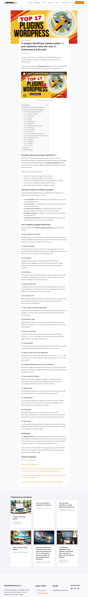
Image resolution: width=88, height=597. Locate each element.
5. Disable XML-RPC (30, 122)
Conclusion (26, 147)
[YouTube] (71, 588)
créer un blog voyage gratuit (29, 464)
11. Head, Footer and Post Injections (35, 133)
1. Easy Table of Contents (32, 114)
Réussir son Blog (25, 40)
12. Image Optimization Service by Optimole (36, 135)
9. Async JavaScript (30, 129)
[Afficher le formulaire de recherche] (73, 2)
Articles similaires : (28, 150)
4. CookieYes (29, 120)
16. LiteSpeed (29, 143)
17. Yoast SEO (29, 145)
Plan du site (41, 590)
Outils (30, 2)
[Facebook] (75, 588)
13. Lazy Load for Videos (32, 137)
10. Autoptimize (30, 131)
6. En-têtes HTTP (30, 124)
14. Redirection (30, 139)
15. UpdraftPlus (30, 141)
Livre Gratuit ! (79, 2)
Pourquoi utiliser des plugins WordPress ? (34, 107)
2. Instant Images (30, 116)
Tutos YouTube (66, 2)
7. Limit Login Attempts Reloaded (34, 125)
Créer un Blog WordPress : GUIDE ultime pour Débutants (66, 505)
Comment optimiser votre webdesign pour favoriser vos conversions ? (41, 482)
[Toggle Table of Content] (46, 105)
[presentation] (21, 507)
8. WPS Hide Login (30, 127)
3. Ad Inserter (29, 118)
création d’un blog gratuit (28, 460)
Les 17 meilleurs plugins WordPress (32, 112)
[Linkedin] (78, 588)
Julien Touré (17, 522)
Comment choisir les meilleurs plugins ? (33, 109)
